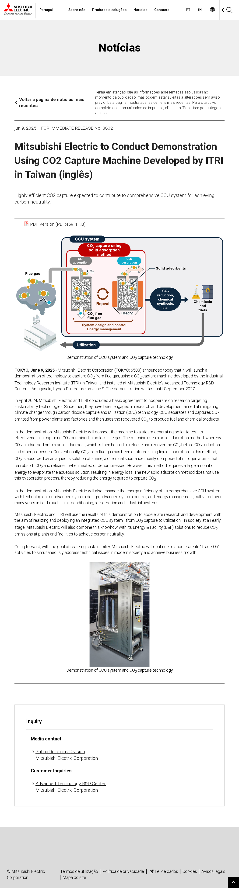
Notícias (140, 10)
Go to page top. (233, 882)
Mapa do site (74, 877)
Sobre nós (76, 10)
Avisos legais (213, 871)
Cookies (190, 871)
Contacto (161, 10)
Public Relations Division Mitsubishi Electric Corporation (66, 755)
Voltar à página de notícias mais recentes (51, 102)
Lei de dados (166, 871)
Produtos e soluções (109, 10)
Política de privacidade (123, 871)
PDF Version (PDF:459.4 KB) (57, 224)
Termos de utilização (79, 871)
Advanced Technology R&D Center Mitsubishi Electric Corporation (70, 787)
